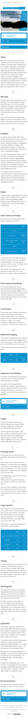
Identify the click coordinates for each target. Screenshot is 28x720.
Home (5, 8)
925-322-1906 (18, 707)
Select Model (9, 8)
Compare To (15, 8)
